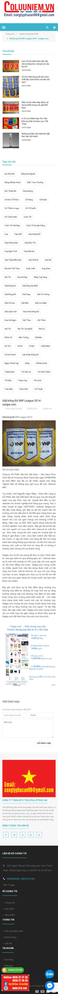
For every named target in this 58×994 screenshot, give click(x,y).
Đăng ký (8, 965)
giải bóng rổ (10, 294)
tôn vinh (37, 380)
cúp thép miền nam (13, 260)
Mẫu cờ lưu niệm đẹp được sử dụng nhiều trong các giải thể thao (35, 105)
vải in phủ (23, 389)
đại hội (48, 260)
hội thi (8, 329)
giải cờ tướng (43, 294)
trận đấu (9, 389)
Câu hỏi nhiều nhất (13, 931)
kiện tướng (24, 337)
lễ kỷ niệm (45, 346)
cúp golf (18, 234)
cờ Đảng (29, 200)
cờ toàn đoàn (11, 217)
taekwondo (10, 372)
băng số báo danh (13, 182)
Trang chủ (9, 902)
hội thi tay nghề (24, 329)
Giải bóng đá (8, 417)
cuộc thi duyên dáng (35, 225)
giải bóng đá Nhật (30, 286)
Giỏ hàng (8, 959)
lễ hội (31, 346)
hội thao (27, 320)
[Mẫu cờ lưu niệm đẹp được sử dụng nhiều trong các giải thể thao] (10, 107)
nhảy (27, 363)
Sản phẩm (9, 915)
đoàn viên (30, 269)
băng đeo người (28, 174)
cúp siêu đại (29, 251)
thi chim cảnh (43, 372)
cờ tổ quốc (31, 208)
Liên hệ (8, 943)
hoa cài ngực (10, 320)
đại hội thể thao (12, 269)
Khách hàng (10, 937)
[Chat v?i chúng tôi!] (49, 985)
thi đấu (8, 380)
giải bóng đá (10, 286)
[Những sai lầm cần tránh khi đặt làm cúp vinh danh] (10, 140)
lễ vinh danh (10, 355)
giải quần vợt (11, 312)
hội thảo (41, 320)
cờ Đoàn (43, 200)
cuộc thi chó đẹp (12, 225)
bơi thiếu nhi (10, 191)
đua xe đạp (22, 277)
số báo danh (41, 363)
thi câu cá (26, 372)
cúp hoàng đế (34, 234)
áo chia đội (10, 174)
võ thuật (38, 389)
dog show (46, 269)
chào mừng (28, 191)
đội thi (8, 277)
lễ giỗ (19, 346)
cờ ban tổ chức (12, 200)
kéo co (42, 329)
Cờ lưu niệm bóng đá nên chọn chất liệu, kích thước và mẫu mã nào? (35, 79)
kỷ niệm (38, 337)
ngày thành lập (12, 363)
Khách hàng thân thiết (29, 34)
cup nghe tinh (11, 251)
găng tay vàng (40, 277)
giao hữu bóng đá (31, 312)
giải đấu (24, 303)
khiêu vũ (8, 337)
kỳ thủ (8, 346)
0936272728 (15, 970)
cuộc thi (27, 217)
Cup (6, 234)
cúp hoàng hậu (11, 243)
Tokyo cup (22, 380)
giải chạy (26, 294)
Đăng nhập (9, 972)
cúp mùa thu (30, 243)
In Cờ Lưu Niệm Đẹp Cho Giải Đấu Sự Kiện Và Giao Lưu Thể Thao (35, 121)
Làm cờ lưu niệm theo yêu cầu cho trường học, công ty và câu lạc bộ (35, 64)
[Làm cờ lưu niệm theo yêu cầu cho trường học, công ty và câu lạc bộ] (10, 66)
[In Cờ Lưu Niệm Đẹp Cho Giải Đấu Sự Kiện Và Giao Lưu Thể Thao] (10, 123)
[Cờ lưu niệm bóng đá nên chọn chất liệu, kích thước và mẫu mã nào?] (10, 86)
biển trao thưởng (35, 182)
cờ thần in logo (12, 208)
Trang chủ (11, 34)
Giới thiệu (9, 909)
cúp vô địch (33, 260)
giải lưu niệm (41, 303)
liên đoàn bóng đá (30, 355)
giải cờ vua (10, 303)
